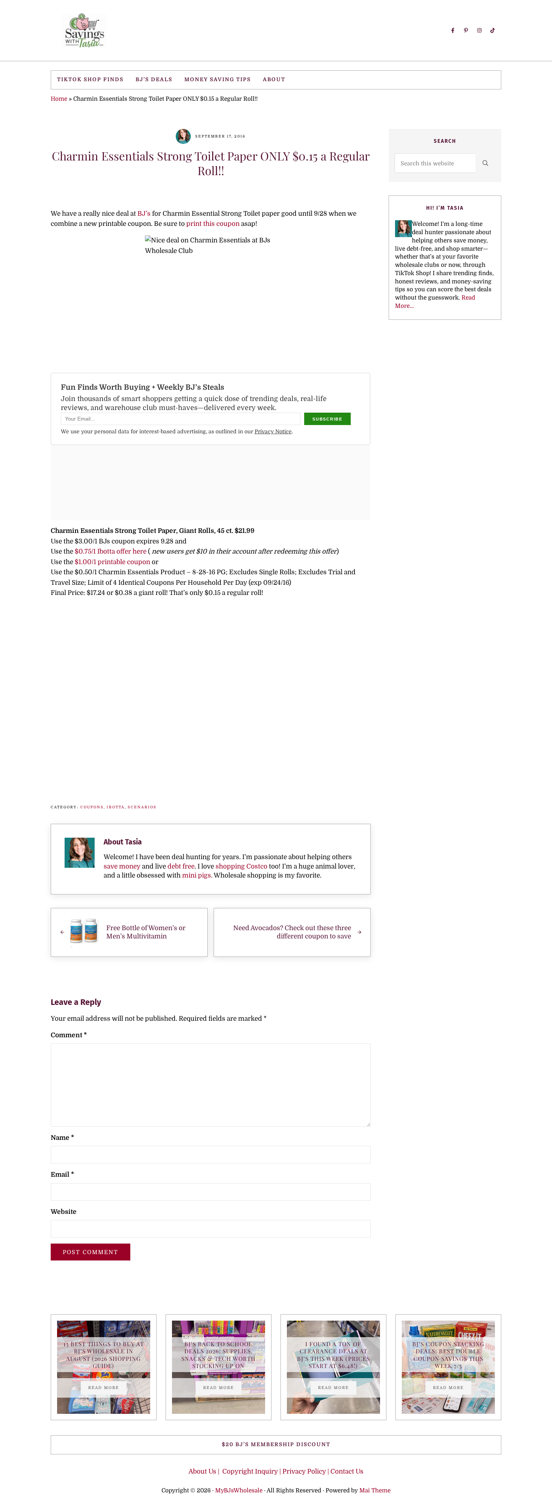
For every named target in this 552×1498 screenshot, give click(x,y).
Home (59, 98)
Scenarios (142, 807)
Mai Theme (375, 1490)
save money (122, 866)
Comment (69, 1035)
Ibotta (116, 807)
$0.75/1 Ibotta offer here (110, 551)
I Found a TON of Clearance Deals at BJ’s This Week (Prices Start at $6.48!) (333, 1354)
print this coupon (213, 223)
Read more (107, 1389)
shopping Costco (240, 866)
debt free (181, 866)
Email (62, 1174)
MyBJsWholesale (238, 1490)
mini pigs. (197, 875)
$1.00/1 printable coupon (111, 562)
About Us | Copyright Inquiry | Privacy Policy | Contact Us (276, 1471)
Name (62, 1137)
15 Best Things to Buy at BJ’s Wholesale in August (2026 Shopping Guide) (103, 1354)
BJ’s (144, 213)
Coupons (92, 807)
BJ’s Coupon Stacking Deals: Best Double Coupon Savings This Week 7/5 (448, 1354)
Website (64, 1211)
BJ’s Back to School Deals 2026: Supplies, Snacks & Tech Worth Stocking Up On (218, 1354)
